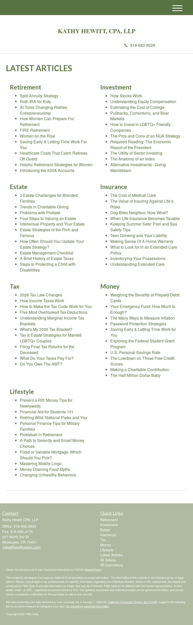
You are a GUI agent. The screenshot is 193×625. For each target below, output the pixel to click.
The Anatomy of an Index (132, 159)
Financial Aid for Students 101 (47, 412)
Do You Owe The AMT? (41, 364)
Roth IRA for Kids (35, 101)
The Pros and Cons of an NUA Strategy (145, 136)
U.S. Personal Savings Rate (135, 352)
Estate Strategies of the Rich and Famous (49, 232)
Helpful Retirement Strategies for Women (56, 164)
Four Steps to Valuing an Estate (48, 218)
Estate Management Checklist (46, 253)
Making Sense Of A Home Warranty (141, 241)
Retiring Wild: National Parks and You (53, 417)
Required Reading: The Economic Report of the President (140, 144)
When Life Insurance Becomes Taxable (145, 218)
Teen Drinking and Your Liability (138, 235)
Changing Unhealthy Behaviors (48, 475)
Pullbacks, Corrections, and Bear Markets (139, 116)
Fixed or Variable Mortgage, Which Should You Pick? (50, 455)
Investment (109, 524)
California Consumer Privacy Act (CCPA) (133, 602)
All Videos (108, 559)
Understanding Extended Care (137, 264)
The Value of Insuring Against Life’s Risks (141, 204)
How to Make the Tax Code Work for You (56, 306)
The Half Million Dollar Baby (135, 375)
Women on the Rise (37, 136)
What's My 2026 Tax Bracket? (46, 329)
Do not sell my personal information (87, 606)
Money (105, 544)
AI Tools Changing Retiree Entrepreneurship (43, 110)
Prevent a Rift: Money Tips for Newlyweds (46, 403)
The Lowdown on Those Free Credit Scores (142, 361)
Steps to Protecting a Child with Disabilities (48, 267)
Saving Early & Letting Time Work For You (53, 144)
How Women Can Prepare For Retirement (47, 121)
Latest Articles (111, 554)
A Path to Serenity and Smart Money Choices (52, 443)
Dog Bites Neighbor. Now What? (139, 212)
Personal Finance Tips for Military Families (50, 426)
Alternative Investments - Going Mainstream (138, 167)
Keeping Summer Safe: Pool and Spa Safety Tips (143, 227)
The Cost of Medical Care (133, 195)
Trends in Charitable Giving (44, 207)
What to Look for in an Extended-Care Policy (143, 250)
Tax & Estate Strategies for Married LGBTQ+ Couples (50, 338)
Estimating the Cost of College (137, 107)
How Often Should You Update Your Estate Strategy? (52, 244)
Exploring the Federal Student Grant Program (142, 343)
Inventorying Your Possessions (137, 258)
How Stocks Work (126, 96)
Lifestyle (106, 549)
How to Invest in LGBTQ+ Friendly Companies (140, 127)
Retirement (109, 519)
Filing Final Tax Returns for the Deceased (47, 349)
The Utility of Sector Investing (136, 153)
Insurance (108, 534)
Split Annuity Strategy (39, 96)
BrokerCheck (93, 569)
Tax (103, 539)
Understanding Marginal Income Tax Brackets (52, 321)
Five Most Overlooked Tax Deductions (53, 312)
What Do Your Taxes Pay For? (47, 358)
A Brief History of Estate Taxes (47, 258)
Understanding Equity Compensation (143, 101)
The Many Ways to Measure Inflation (142, 318)
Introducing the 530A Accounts (47, 170)
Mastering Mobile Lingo (41, 463)
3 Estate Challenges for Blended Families (49, 198)
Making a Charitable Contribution (139, 369)
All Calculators (111, 564)
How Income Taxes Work (42, 300)
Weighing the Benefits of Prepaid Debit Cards (144, 297)
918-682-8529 (142, 45)
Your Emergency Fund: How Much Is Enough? (142, 309)
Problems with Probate (40, 212)
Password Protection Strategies (138, 324)
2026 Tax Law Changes (41, 295)
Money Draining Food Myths (45, 469)
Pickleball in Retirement (41, 434)
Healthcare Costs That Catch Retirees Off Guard (53, 156)
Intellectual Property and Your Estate (52, 224)
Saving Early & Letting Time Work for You (143, 332)
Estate (105, 529)
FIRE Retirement (35, 130)
